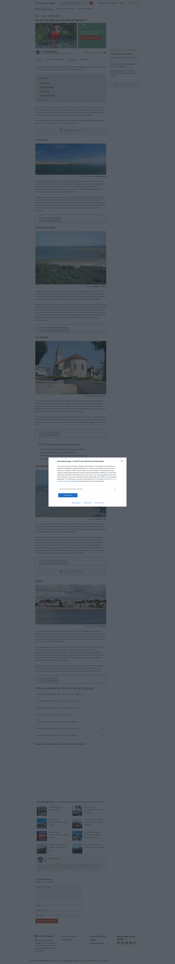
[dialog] (87, 482)
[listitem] (87, 489)
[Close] (122, 461)
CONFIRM (68, 495)
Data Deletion (76, 503)
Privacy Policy (99, 503)
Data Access (87, 503)
